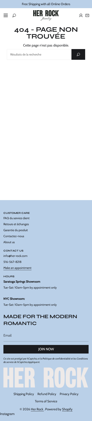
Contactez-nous (13, 236)
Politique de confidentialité (56, 358)
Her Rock (37, 409)
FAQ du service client (16, 218)
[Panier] (87, 15)
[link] (46, 377)
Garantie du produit (15, 230)
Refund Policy (46, 394)
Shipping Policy (23, 394)
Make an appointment (17, 268)
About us (9, 242)
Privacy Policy (69, 394)
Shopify (67, 409)
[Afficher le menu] (5, 15)
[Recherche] (78, 54)
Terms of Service (46, 401)
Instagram (7, 414)
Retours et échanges (16, 224)
